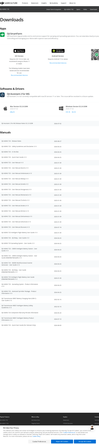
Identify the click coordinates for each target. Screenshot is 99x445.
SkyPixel (97, 420)
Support (63, 3)
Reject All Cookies (62, 441)
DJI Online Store (36, 420)
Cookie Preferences (69, 432)
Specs (78, 9)
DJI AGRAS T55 (4, 420)
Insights (44, 3)
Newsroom (34, 3)
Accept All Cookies (85, 441)
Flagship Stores (36, 423)
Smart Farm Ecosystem (53, 9)
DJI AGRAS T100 (4, 423)
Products (25, 3)
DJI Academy (54, 3)
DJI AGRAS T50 (68, 9)
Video (85, 9)
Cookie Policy (36, 436)
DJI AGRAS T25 (4, 9)
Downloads (93, 9)
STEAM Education (68, 423)
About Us (72, 3)
